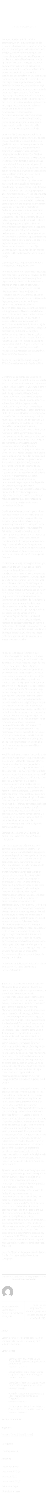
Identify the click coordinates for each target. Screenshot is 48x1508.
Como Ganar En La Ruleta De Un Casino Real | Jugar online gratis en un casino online (27, 1361)
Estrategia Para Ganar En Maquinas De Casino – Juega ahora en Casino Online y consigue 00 (21, 836)
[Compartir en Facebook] (17, 1267)
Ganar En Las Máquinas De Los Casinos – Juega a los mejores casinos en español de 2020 (36, 1312)
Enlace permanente (27, 1279)
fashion (15, 1435)
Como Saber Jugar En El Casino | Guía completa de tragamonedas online (27, 1384)
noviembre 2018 (10, 1471)
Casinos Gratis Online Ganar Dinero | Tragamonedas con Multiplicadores (27, 1407)
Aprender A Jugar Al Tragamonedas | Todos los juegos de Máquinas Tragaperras (26, 1396)
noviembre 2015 (10, 1481)
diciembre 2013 (9, 1491)
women (29, 1435)
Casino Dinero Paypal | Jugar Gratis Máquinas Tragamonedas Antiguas (26, 1373)
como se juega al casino (23, 1124)
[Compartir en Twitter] (22, 1267)
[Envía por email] (26, 1267)
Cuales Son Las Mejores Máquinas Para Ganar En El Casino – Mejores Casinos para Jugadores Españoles (24, 966)
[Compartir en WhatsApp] (12, 1267)
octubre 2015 (8, 1486)
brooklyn (6, 1435)
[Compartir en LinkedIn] (35, 1267)
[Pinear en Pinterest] (31, 1267)
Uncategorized (9, 1451)
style (22, 1435)
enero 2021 (7, 1466)
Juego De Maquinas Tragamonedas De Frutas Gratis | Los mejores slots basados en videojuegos (23, 1255)
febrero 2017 (8, 1476)
